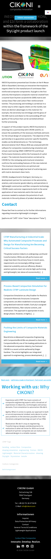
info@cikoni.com (28, 506)
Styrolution (15, 456)
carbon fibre (15, 447)
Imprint (25, 518)
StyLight (5, 456)
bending (5, 447)
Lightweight (7, 453)
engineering (24, 450)
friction (33, 450)
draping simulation (10, 450)
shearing (39, 453)
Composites (26, 447)
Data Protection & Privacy (25, 521)
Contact (25, 524)
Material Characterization (24, 453)
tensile (24, 456)
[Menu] (39, 6)
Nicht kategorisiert (9, 469)
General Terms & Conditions (25, 527)
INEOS (40, 450)
